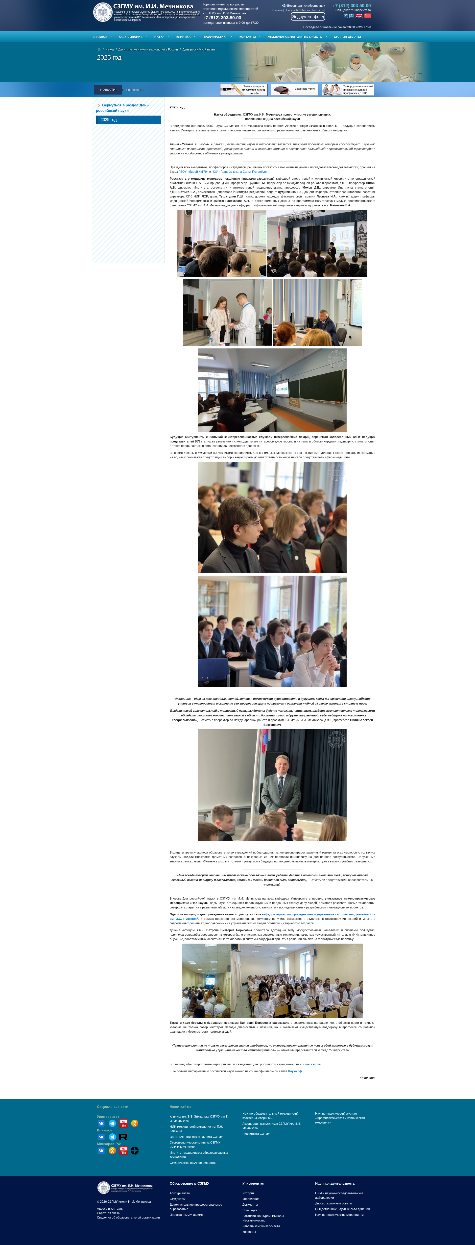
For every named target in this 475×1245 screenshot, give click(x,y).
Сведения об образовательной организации (128, 1217)
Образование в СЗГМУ (189, 1183)
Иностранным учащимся (187, 1214)
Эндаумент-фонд (308, 16)
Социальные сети (112, 1107)
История (248, 1193)
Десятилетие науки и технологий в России (148, 49)
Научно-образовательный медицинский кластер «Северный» (270, 1115)
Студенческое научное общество (193, 1162)
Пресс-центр (251, 1210)
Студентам (177, 1198)
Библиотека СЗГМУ (256, 1133)
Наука (159, 36)
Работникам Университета (261, 1226)
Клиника (183, 36)
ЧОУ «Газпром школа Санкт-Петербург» (240, 171)
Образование (130, 36)
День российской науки (199, 49)
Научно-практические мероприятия (340, 1214)
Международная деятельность (295, 36)
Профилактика (215, 36)
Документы (250, 1204)
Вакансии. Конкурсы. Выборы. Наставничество (263, 1218)
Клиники (104, 1130)
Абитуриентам (180, 1193)
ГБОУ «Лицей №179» (194, 171)
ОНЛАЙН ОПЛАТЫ (347, 36)
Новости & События (297, 10)
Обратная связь (108, 1213)
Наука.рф (295, 1071)
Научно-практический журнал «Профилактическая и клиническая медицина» (340, 1117)
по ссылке (313, 1064)
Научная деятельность (335, 1183)
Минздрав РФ (109, 1144)
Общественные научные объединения (342, 1209)
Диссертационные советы (333, 1203)
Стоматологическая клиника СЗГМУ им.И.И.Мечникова (195, 1144)
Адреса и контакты (110, 1208)
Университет (108, 1117)
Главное (100, 36)
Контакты (318, 10)
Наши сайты (180, 1107)
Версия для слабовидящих (305, 5)
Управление (251, 1198)
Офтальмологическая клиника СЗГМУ (196, 1136)
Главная (277, 10)
